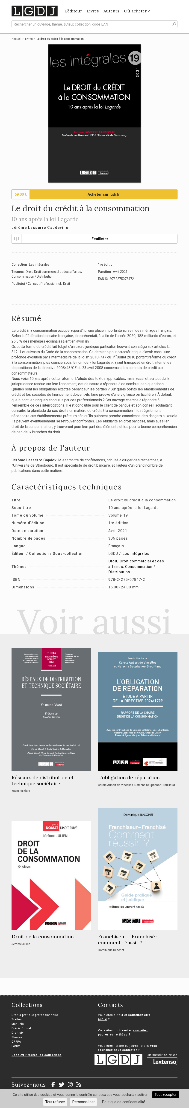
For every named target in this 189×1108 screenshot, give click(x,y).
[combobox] (94, 24)
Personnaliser (83, 1102)
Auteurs (111, 11)
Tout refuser (55, 1102)
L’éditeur (73, 11)
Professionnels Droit (55, 283)
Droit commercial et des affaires (57, 271)
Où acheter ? (137, 11)
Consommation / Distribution (32, 276)
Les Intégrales (39, 264)
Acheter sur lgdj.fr (104, 194)
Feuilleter (100, 239)
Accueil (16, 39)
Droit (29, 271)
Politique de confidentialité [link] (123, 1102)
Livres (93, 11)
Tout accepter (166, 1094)
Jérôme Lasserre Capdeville (40, 227)
